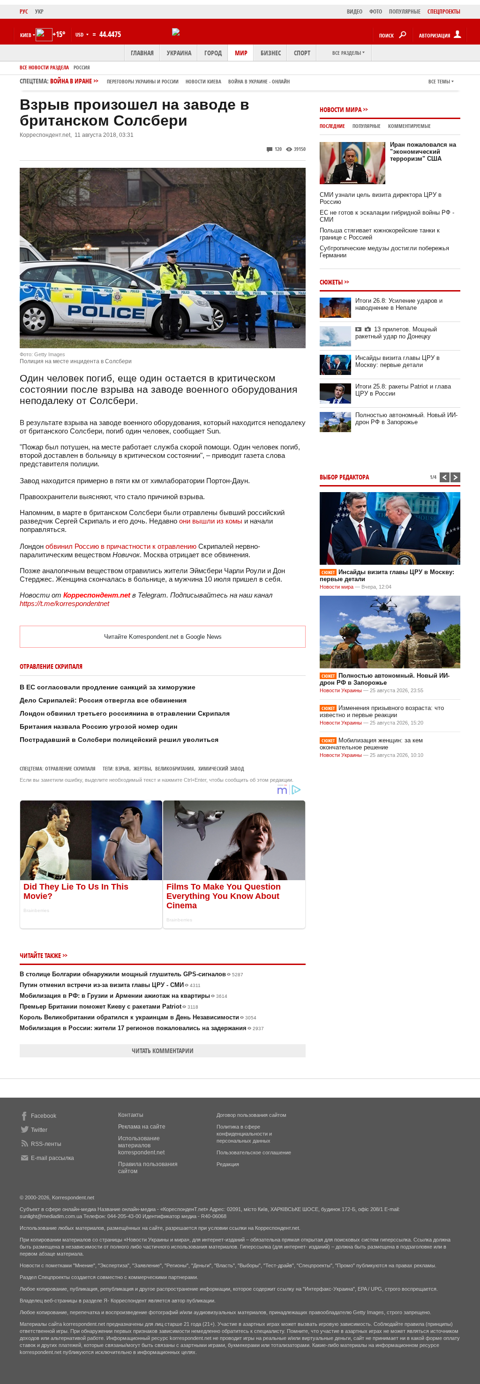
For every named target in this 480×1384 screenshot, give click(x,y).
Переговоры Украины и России (143, 81)
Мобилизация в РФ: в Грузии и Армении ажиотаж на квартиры (123, 995)
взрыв (122, 768)
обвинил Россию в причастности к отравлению (120, 546)
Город (213, 52)
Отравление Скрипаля (70, 768)
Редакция (228, 1164)
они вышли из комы (210, 521)
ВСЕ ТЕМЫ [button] (439, 81)
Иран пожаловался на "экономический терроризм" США (423, 151)
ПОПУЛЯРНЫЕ (404, 11)
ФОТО (375, 11)
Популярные (366, 125)
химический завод (221, 768)
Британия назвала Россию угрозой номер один (98, 726)
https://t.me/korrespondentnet (64, 603)
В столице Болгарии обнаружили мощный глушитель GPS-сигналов (131, 974)
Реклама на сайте (141, 1126)
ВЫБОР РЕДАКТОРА (344, 476)
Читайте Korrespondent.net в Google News (163, 636)
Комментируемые (409, 125)
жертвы (142, 768)
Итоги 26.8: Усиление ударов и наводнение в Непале (398, 304)
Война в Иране (170, 80)
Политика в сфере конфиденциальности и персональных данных (244, 1134)
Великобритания (174, 768)
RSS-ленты (46, 1144)
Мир (241, 52)
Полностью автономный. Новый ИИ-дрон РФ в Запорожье (406, 418)
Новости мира (340, 109)
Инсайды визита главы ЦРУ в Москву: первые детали (397, 361)
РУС (24, 11)
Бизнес (271, 52)
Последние (332, 125)
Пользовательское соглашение (254, 1152)
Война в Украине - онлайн (259, 81)
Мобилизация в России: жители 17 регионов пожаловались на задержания (142, 1028)
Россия (82, 67)
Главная (142, 52)
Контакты (130, 1115)
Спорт (302, 52)
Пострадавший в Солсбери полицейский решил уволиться (119, 739)
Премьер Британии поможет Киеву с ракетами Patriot (109, 1006)
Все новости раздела (44, 67)
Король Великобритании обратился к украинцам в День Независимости (138, 1017)
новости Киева (203, 81)
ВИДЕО (354, 11)
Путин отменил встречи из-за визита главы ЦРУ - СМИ (110, 984)
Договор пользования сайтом (251, 1115)
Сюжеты (331, 281)
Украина (179, 52)
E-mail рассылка (52, 1158)
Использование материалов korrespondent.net (141, 1145)
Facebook (43, 1116)
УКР (39, 11)
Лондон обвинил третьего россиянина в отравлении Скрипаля (125, 713)
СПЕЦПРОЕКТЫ (444, 11)
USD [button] (80, 34)
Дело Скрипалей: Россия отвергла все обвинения (103, 700)
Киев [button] (25, 34)
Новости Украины (341, 690)
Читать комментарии (163, 1050)
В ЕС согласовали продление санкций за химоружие (107, 687)
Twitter (39, 1130)
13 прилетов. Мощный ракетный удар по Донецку (396, 333)
